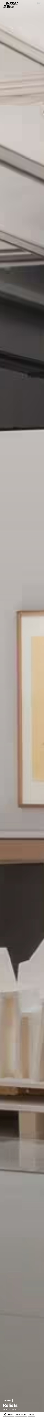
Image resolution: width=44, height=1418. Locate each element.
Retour (10, 1415)
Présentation (21, 1415)
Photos (31, 1415)
